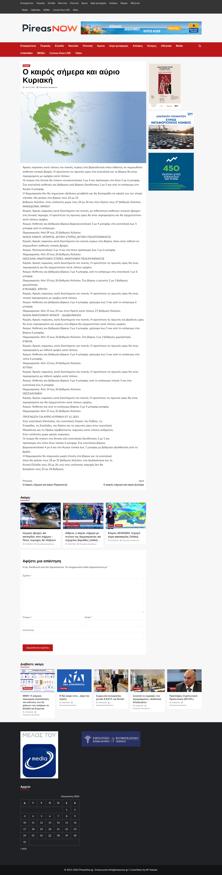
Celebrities (35, 10)
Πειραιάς (40, 3)
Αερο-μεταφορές (98, 3)
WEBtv (46, 10)
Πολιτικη (63, 688)
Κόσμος (124, 3)
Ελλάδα (51, 3)
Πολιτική (74, 3)
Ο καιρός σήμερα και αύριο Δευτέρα (123, 483)
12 (41, 823)
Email (88, 617)
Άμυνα (85, 3)
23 (75, 829)
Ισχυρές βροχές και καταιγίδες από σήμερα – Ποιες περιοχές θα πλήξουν (39, 537)
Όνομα (27, 617)
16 (75, 823)
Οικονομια (28, 688)
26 (41, 835)
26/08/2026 (66, 702)
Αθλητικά (135, 3)
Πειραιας (137, 688)
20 (49, 829)
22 (66, 829)
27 (49, 835)
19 (41, 829)
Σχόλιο (27, 575)
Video (75, 10)
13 (49, 823)
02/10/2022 (114, 540)
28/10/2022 (72, 544)
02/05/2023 (29, 544)
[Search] (200, 46)
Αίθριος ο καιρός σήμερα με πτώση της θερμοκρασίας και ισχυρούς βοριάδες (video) (83, 537)
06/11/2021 (30, 87)
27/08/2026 (29, 712)
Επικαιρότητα (26, 3)
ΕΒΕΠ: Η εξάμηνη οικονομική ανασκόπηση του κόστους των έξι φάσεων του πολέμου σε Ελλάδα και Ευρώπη (36, 702)
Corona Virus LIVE (61, 10)
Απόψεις (113, 3)
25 (33, 835)
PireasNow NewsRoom (48, 87)
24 (24, 835)
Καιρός (26, 65)
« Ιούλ (23, 848)
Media (25, 10)
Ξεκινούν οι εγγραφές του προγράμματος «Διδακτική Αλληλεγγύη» (147, 699)
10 (24, 823)
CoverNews (136, 870)
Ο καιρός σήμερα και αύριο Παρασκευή (45, 483)
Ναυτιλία (62, 3)
